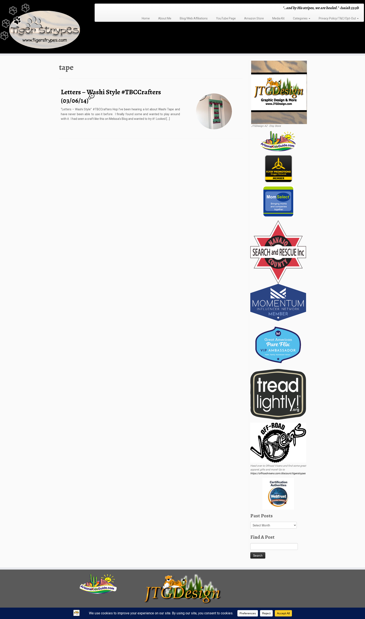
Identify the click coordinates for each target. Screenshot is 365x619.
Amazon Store (254, 18)
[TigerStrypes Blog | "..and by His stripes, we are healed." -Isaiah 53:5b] (42, 27)
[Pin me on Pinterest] (118, 8)
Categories (300, 18)
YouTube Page (226, 18)
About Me (164, 18)
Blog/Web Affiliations (194, 18)
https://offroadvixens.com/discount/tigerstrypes (277, 473)
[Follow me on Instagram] (110, 8)
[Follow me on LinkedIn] (121, 8)
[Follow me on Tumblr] (113, 8)
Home (146, 18)
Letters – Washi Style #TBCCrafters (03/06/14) (111, 96)
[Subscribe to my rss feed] (99, 8)
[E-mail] (102, 8)
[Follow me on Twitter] (104, 8)
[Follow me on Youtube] (115, 8)
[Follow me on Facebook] (107, 8)
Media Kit (278, 18)
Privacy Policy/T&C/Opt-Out (338, 18)
